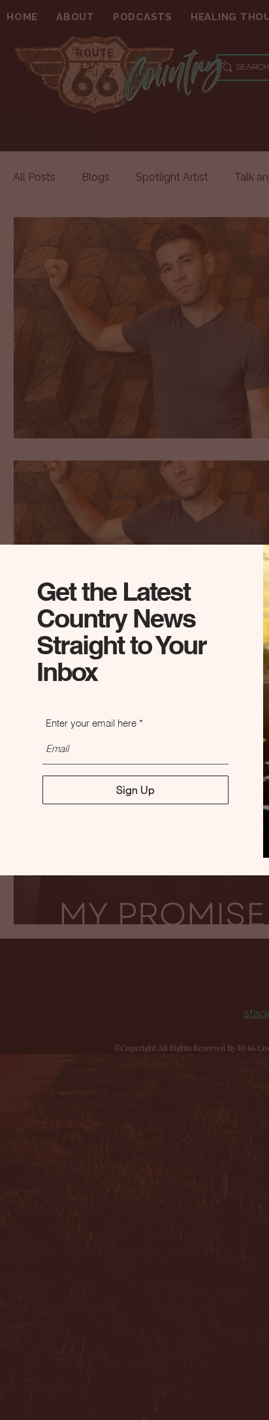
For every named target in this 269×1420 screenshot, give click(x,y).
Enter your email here (91, 723)
